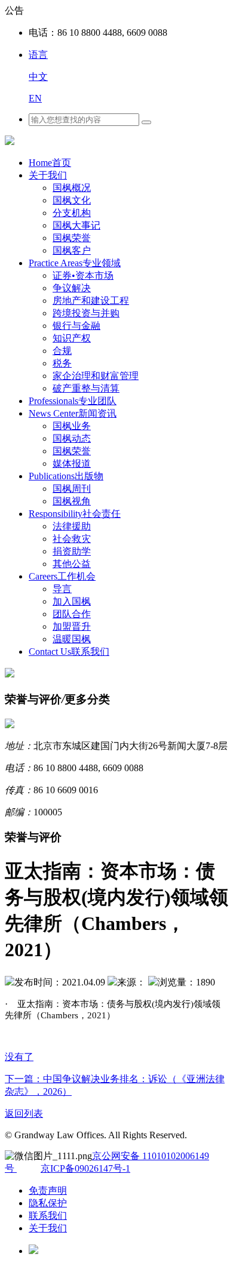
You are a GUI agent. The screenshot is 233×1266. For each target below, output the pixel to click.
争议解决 (72, 288)
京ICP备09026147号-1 (85, 1168)
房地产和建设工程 (91, 300)
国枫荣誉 (72, 238)
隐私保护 (48, 1203)
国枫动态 (72, 438)
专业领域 (75, 263)
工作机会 (62, 576)
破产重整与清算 (86, 388)
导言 (62, 589)
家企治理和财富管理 (96, 376)
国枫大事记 (76, 225)
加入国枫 (72, 601)
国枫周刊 (72, 488)
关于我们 (48, 175)
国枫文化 (72, 200)
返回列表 (24, 1113)
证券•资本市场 (83, 275)
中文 (38, 77)
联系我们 (69, 651)
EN (35, 98)
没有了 (19, 1057)
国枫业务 (72, 426)
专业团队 (72, 401)
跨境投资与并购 (86, 313)
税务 (62, 363)
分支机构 (72, 213)
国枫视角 (72, 501)
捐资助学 (72, 551)
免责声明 (48, 1190)
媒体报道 (72, 463)
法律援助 (72, 526)
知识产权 (72, 338)
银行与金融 (76, 326)
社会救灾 (72, 539)
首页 (50, 163)
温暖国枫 (72, 639)
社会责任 (75, 514)
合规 (62, 351)
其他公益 (72, 564)
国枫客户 (72, 250)
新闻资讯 (72, 413)
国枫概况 (72, 188)
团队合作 (72, 614)
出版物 (66, 476)
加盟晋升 (72, 626)
